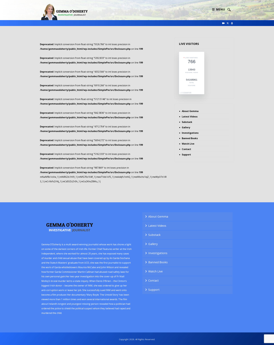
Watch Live (188, 143)
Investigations (190, 132)
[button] (229, 9)
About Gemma (190, 111)
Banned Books (190, 138)
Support (186, 154)
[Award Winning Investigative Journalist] (65, 11)
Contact (186, 149)
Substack (187, 122)
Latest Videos (190, 116)
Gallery (186, 127)
